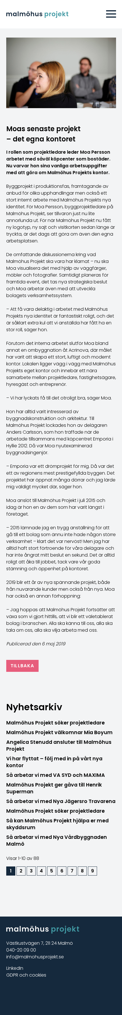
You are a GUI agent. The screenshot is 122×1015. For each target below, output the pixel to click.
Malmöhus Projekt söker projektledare (55, 722)
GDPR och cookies (26, 975)
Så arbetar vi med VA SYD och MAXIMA (55, 775)
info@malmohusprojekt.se (35, 957)
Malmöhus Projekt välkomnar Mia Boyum (59, 732)
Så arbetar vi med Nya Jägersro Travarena (60, 801)
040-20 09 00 (21, 950)
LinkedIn (14, 968)
